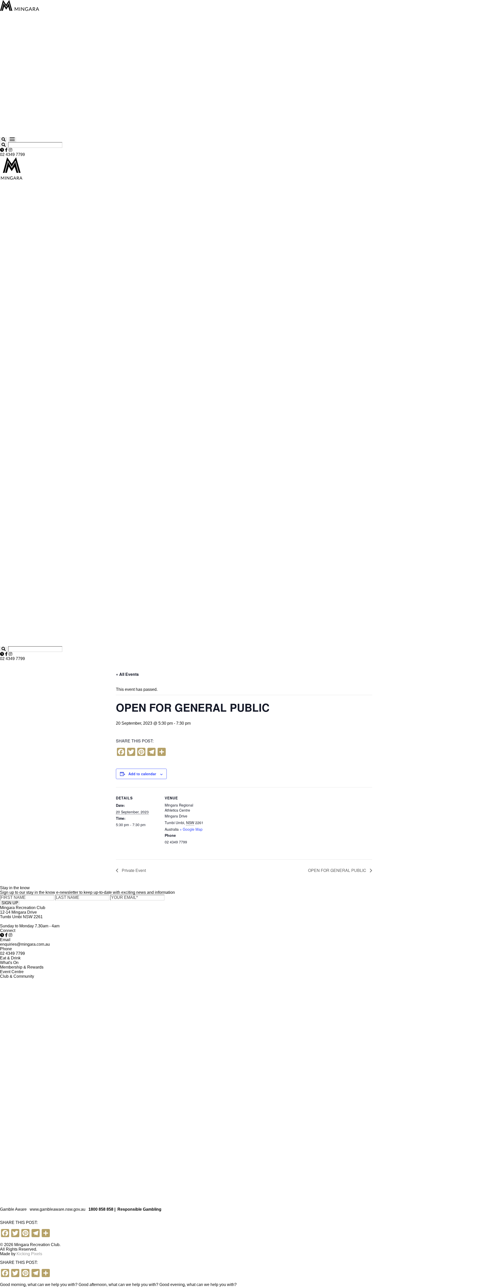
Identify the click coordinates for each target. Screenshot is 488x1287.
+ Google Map (191, 829)
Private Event (133, 870)
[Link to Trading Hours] (2, 150)
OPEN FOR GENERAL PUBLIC (337, 870)
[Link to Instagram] (10, 150)
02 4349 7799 (12, 154)
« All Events (127, 674)
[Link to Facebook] (6, 150)
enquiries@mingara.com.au (25, 944)
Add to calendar (142, 773)
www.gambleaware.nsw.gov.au (57, 1209)
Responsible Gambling (139, 1209)
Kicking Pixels (29, 1254)
